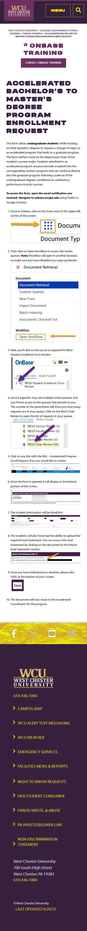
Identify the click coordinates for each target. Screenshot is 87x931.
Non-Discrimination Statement (37, 841)
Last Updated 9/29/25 (36, 909)
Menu (58, 10)
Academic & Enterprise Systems (58, 30)
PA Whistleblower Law (40, 824)
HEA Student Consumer (41, 795)
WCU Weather (31, 737)
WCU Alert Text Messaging (44, 723)
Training (15, 33)
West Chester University (23, 30)
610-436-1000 (25, 695)
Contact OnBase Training (43, 62)
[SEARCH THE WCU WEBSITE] (78, 10)
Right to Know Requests (42, 781)
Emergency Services (38, 751)
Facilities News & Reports (43, 766)
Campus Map (30, 708)
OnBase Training (32, 33)
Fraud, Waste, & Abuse (39, 810)
